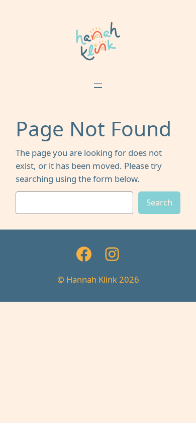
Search (159, 202)
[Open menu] (98, 86)
